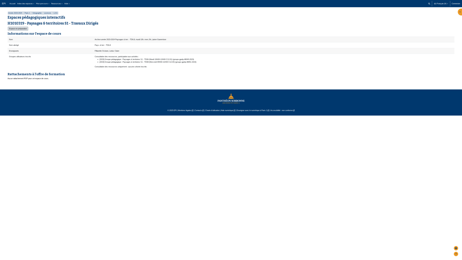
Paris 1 (27, 13)
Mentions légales (184, 110)
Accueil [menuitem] (12, 3)
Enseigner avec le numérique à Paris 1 (252, 110)
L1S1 (56, 13)
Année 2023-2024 (15, 13)
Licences (47, 13)
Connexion (456, 4)
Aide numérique (227, 110)
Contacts (198, 110)
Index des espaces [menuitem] (25, 3)
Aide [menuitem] (66, 3)
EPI (4, 3)
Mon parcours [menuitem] (42, 3)
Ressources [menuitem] (56, 3)
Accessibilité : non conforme (281, 110)
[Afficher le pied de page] (456, 254)
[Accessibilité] (456, 248)
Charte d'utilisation (212, 110)
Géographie (37, 13)
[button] (429, 3)
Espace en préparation (18, 29)
